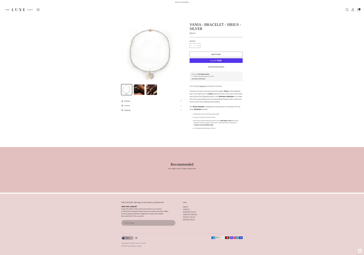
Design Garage (135, 246)
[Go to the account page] (352, 9)
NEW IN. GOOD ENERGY (182, 2)
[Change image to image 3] (151, 89)
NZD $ (127, 238)
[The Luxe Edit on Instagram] (136, 238)
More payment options (216, 67)
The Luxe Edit (140, 243)
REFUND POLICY (189, 220)
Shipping (202, 86)
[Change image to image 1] (126, 89)
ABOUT (185, 207)
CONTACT (186, 209)
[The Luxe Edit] (19, 9)
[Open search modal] (347, 9)
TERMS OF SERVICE (190, 214)
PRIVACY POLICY (189, 217)
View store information (198, 78)
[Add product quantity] (191, 45)
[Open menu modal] (38, 9)
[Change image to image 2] (139, 89)
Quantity (192, 41)
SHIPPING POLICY (189, 212)
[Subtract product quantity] (198, 45)
